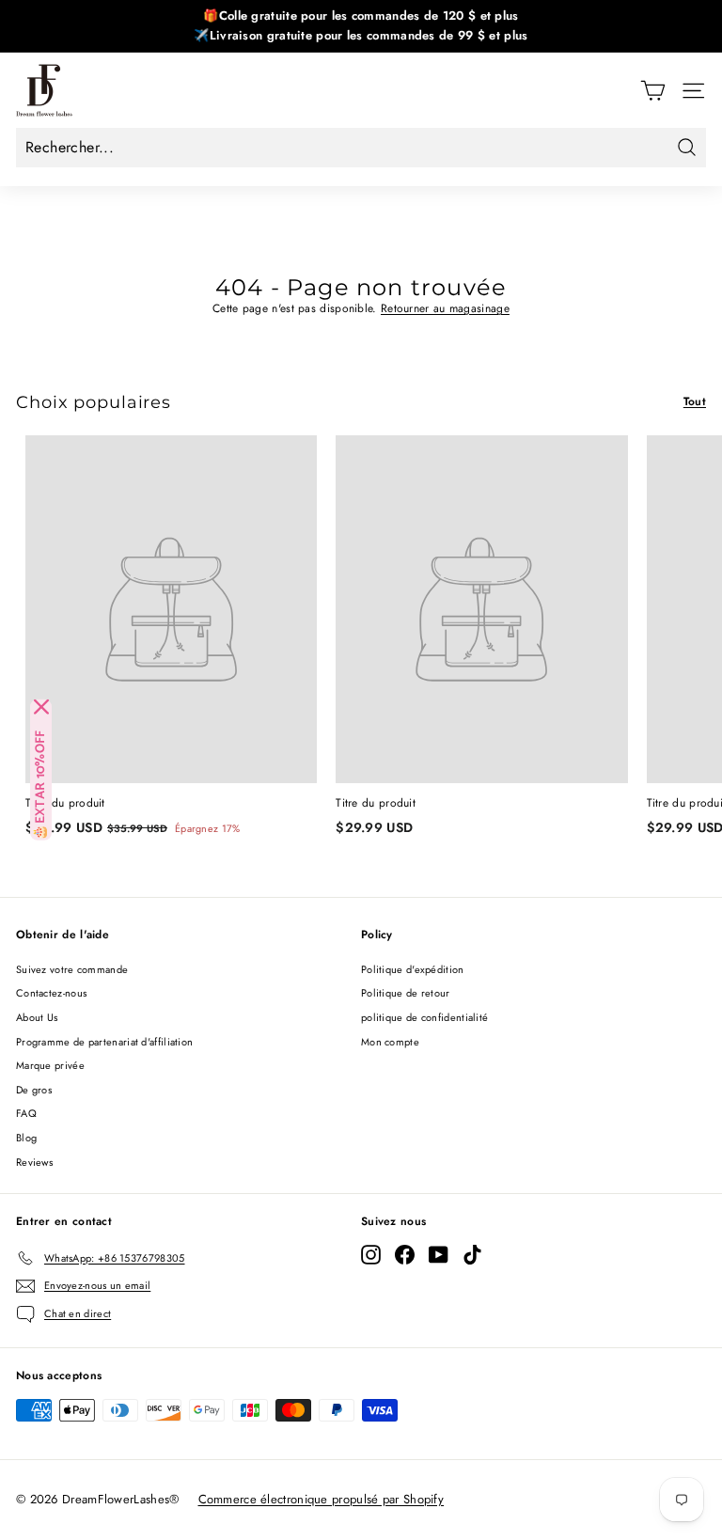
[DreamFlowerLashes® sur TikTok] (472, 1255)
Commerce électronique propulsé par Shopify (321, 1499)
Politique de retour (405, 992)
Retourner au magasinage (445, 308)
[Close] (41, 707)
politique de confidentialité (424, 1017)
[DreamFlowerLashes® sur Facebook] (405, 1255)
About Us (36, 1017)
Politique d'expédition (412, 969)
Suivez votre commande (72, 969)
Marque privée (50, 1065)
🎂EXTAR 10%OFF (41, 785)
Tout (694, 401)
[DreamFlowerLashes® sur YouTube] (438, 1255)
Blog (26, 1137)
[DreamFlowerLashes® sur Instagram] (371, 1255)
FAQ (26, 1113)
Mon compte (390, 1041)
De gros (34, 1089)
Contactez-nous (51, 992)
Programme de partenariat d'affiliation (104, 1041)
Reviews (34, 1162)
